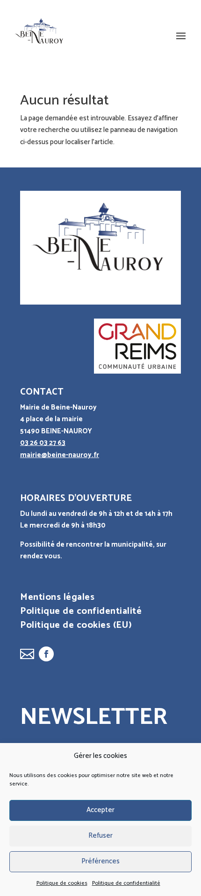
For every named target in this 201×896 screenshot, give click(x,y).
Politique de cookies (61, 883)
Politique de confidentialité (126, 883)
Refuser (100, 835)
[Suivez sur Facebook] (46, 653)
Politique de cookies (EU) (76, 627)
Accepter (100, 810)
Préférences (100, 861)
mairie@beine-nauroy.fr (59, 455)
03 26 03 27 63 (42, 443)
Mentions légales (57, 599)
